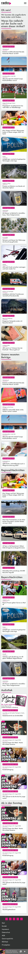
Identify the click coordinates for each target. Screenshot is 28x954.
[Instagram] (14, 919)
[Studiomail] (17, 919)
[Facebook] (10, 919)
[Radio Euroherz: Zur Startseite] (12, 3)
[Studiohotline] (21, 919)
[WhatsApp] (6, 919)
